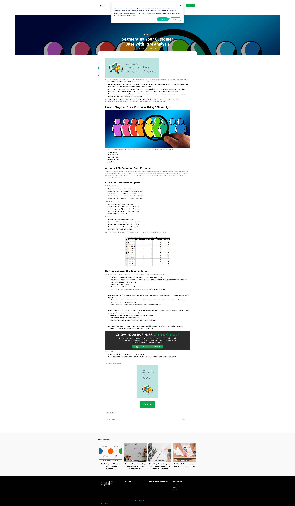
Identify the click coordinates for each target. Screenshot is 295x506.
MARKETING (135, 460)
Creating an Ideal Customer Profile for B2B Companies (126, 354)
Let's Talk (190, 5)
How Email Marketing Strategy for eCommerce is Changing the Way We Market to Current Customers (142, 356)
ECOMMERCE (147, 34)
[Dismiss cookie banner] (180, 6)
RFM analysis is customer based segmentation (126, 81)
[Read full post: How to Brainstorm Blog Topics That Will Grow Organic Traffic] (135, 452)
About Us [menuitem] (174, 484)
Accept (163, 19)
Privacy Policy (138, 501)
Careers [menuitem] (174, 487)
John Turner (144, 48)
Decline (175, 19)
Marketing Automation (110, 460)
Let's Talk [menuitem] (174, 490)
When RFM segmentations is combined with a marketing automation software (129, 99)
